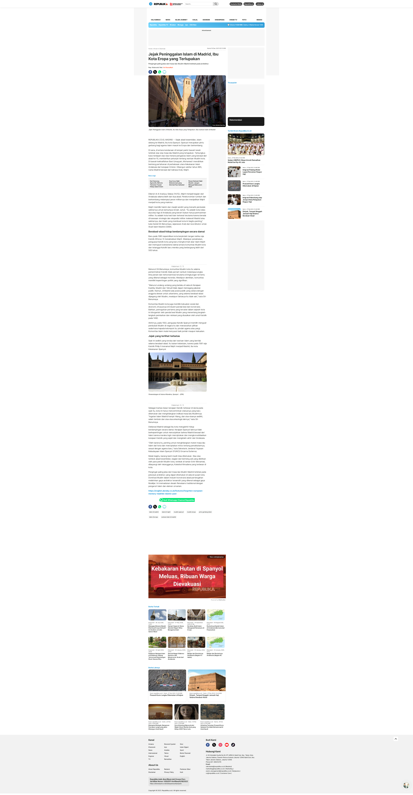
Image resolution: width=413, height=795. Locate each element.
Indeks (259, 20)
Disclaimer (152, 772)
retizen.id (260, 4)
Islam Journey (181, 20)
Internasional (152, 753)
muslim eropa (191, 512)
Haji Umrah (156, 20)
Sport (182, 750)
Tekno (166, 753)
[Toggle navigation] (150, 4)
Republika (153, 25)
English (182, 756)
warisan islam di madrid (168, 517)
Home (150, 48)
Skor (181, 744)
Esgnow (151, 756)
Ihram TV (233, 20)
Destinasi (162, 48)
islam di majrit (166, 512)
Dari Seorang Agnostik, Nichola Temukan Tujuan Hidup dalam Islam (156, 184)
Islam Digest (184, 747)
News (168, 20)
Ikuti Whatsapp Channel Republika (178, 500)
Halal (195, 20)
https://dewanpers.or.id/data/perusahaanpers (166, 783)
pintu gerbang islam (205, 512)
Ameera (151, 744)
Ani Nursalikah (168, 67)
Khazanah (151, 747)
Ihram (156, 48)
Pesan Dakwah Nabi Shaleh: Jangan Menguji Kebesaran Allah (195, 184)
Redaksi (167, 769)
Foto (244, 20)
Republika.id (248, 4)
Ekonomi (206, 20)
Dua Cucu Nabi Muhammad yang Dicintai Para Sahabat (176, 183)
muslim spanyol (179, 512)
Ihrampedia (219, 20)
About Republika (154, 769)
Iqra (165, 747)
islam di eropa (153, 517)
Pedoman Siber (185, 769)
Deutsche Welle (235, 4)
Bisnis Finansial (185, 753)
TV (149, 759)
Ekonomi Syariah (170, 744)
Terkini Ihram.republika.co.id (239, 131)
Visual (166, 756)
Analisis (167, 750)
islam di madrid (154, 512)
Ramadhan (168, 759)
